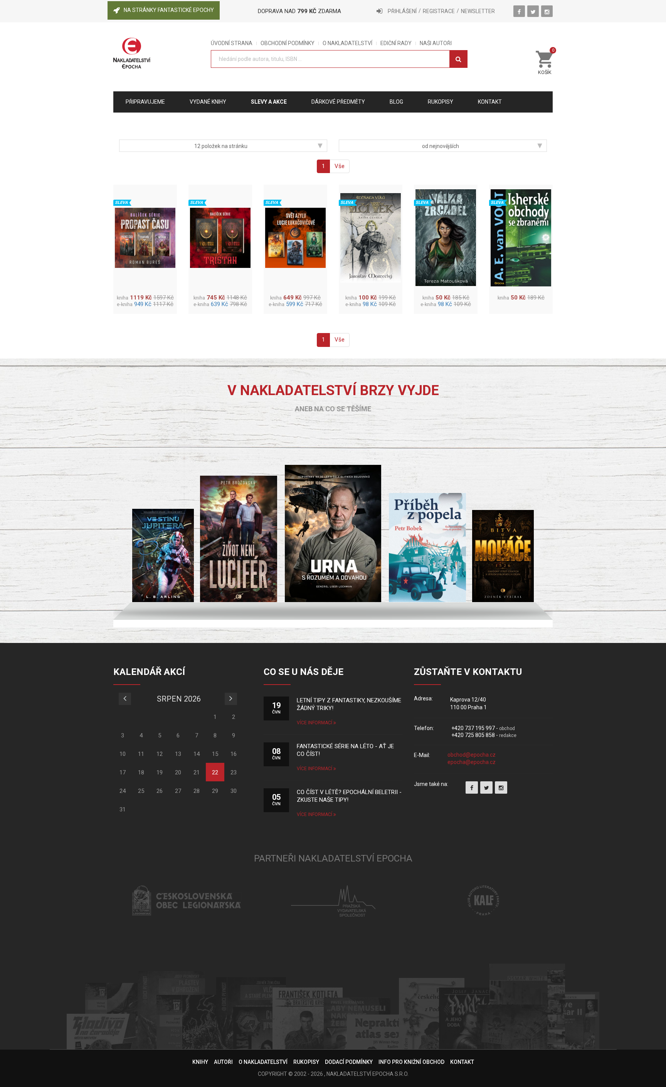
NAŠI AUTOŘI (436, 43)
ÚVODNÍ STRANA (231, 43)
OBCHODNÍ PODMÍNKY (287, 43)
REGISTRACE (439, 11)
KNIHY (200, 1062)
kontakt (490, 102)
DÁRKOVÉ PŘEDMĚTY (338, 102)
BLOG (396, 102)
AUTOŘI (223, 1062)
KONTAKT (462, 1062)
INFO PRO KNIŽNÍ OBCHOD (411, 1062)
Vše (340, 166)
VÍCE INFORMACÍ (315, 722)
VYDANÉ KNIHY (208, 102)
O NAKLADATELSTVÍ (347, 43)
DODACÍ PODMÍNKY (349, 1062)
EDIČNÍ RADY (396, 43)
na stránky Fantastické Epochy (169, 10)
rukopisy (440, 102)
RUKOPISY (306, 1062)
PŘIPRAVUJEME (145, 102)
